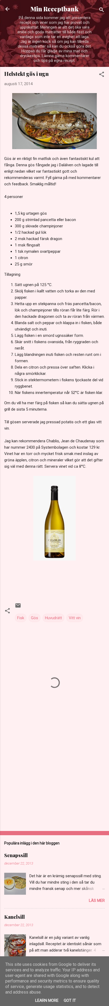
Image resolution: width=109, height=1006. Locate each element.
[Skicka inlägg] (18, 607)
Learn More (46, 1000)
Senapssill (16, 855)
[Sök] (101, 11)
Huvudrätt (53, 617)
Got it (70, 1000)
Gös (34, 617)
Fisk (20, 617)
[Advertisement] (54, 785)
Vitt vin (75, 617)
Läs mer (97, 900)
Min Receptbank (54, 9)
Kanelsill (14, 917)
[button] (101, 75)
